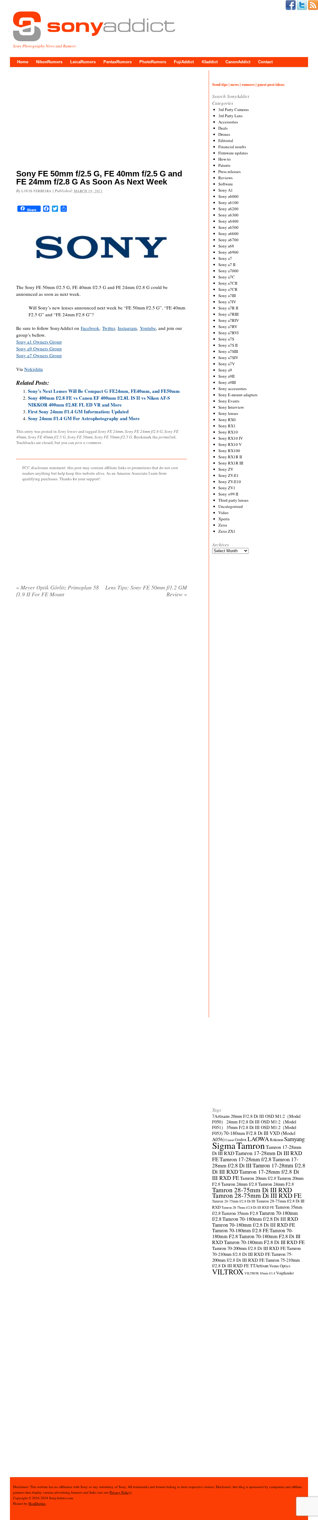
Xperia (223, 519)
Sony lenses (67, 431)
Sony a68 (226, 246)
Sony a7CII (227, 283)
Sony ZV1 (226, 488)
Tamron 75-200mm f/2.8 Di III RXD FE (252, 1257)
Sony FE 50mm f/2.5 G (113, 437)
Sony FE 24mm (110, 431)
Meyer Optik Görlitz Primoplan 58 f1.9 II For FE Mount (57, 591)
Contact (265, 62)
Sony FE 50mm (80, 437)
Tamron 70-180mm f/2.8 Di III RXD (260, 1219)
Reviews (225, 177)
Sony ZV (225, 469)
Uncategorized (230, 506)
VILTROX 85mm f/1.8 (259, 1273)
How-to (224, 159)
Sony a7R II (228, 308)
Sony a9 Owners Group (39, 348)
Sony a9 (225, 370)
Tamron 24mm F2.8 (276, 1184)
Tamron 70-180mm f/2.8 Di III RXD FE (253, 1224)
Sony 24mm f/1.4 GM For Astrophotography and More (84, 418)
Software (225, 184)
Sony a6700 (228, 239)
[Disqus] (101, 681)
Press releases (229, 171)
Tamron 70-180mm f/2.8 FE (240, 1230)
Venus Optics (279, 1266)
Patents (224, 165)
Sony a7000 (228, 270)
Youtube (148, 328)
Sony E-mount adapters (237, 395)
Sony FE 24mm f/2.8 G (143, 431)
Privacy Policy (120, 1492)
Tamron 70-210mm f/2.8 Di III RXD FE (256, 1251)
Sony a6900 (228, 252)
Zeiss (222, 525)
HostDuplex (37, 1503)
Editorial (225, 140)
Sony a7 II (226, 264)
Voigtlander (285, 1273)
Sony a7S (226, 339)
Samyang (294, 1139)
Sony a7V (226, 364)
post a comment (88, 442)
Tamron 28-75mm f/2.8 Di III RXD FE (247, 1207)
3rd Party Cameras (233, 109)
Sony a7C (226, 277)
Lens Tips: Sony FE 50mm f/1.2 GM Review (146, 591)
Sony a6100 (228, 202)
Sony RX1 (227, 426)
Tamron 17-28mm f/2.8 (245, 1159)
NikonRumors (49, 62)
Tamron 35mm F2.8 (239, 1213)
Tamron (250, 1145)
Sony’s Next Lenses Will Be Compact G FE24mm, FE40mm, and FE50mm (104, 391)
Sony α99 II (228, 494)
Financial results (232, 146)
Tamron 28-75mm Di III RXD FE (257, 1195)
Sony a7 (225, 258)
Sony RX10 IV (230, 438)
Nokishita (33, 369)
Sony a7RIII (228, 314)
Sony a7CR (228, 289)
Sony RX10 (228, 432)
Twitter (108, 328)
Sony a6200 (228, 208)
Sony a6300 (228, 215)
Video (223, 512)
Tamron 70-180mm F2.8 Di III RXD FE (264, 1242)
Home (22, 62)
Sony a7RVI (228, 333)
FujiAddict (184, 62)
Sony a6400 (228, 221)
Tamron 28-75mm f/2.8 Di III (233, 1201)
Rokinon (276, 1139)
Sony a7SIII (228, 351)
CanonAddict (237, 62)
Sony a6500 (228, 227)
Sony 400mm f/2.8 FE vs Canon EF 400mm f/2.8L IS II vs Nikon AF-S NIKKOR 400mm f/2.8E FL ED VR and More (99, 401)
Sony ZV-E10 (229, 481)
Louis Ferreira (36, 191)
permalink (167, 437)
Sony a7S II (228, 345)
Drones (224, 134)
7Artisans (221, 1116)
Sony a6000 (228, 196)
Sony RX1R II (230, 457)
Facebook (90, 328)
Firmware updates (233, 153)
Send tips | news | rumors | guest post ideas (248, 84)
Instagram (127, 328)
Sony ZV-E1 (228, 475)
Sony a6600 (228, 233)
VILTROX (227, 1272)
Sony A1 (225, 190)
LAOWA (258, 1139)
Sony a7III (227, 295)
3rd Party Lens (230, 115)
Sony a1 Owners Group (39, 342)
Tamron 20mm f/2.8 (258, 1178)
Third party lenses (233, 500)
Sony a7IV (227, 301)
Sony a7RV (227, 326)
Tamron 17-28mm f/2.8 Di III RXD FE (255, 1174)
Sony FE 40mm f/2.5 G (47, 437)
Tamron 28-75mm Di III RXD (252, 1189)
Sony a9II (226, 376)
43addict (210, 62)
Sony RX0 (227, 419)
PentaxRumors (117, 62)
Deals (223, 128)
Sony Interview (231, 407)
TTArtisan (259, 1266)
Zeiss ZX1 (226, 531)
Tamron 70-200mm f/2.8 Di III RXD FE (249, 1248)
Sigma (223, 1145)
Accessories (228, 122)
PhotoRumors (152, 62)
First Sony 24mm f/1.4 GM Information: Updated (78, 411)
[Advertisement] (101, 119)
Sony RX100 (229, 450)
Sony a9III (227, 382)
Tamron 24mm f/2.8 (239, 1184)
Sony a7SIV (228, 357)
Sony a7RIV (228, 320)
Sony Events (228, 401)
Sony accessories (232, 388)
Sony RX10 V (230, 444)
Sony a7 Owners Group (39, 355)
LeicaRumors (83, 62)
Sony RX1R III (230, 463)
